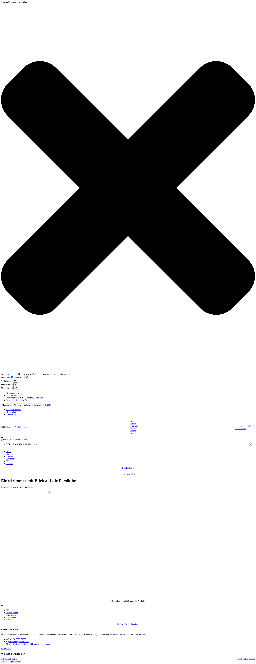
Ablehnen (17, 405)
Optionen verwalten (14, 393)
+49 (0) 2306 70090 (17, 639)
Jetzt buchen (240, 428)
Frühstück (134, 426)
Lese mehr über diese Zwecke (19, 400)
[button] (128, 188)
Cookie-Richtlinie (13, 409)
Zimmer (133, 423)
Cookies (9, 620)
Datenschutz (11, 412)
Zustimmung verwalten (11, 662)
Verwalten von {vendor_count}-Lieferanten (24, 398)
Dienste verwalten (14, 395)
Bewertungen (12, 612)
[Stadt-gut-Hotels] (9, 659)
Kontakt (133, 433)
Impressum (11, 414)
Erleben (133, 431)
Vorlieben (27, 405)
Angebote (134, 428)
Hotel (132, 421)
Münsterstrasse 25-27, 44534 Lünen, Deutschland (29, 644)
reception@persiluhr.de (19, 641)
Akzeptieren (6, 405)
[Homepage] (14, 427)
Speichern (37, 405)
